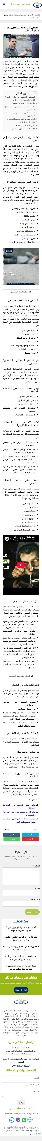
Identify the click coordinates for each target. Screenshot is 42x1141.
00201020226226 (21, 4)
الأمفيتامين (18, 149)
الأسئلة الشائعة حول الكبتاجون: (23, 128)
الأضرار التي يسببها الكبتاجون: (23, 100)
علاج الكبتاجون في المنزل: (25, 125)
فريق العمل (21, 1128)
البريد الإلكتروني (33, 899)
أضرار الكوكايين (17, 292)
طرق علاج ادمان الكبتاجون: (25, 122)
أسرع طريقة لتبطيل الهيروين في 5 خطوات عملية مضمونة (21, 928)
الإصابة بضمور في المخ (25, 235)
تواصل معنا (21, 990)
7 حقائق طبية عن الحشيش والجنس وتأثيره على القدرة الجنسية (21, 948)
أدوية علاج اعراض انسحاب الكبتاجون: (21, 118)
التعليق (36, 866)
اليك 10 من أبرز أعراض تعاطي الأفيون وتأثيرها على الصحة (21, 938)
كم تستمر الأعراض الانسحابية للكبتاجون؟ (19, 108)
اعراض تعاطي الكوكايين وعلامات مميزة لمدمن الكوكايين (19, 820)
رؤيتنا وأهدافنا (33, 1128)
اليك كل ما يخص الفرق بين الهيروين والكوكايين (19, 813)
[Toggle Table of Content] (34, 93)
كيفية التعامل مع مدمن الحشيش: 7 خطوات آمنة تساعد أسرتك (21, 967)
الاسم (36, 888)
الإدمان (30, 14)
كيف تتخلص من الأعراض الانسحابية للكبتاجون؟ (19, 114)
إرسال (21, 1102)
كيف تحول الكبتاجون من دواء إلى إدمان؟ (20, 96)
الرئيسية (37, 14)
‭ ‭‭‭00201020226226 (22, 1066)
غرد (29, 834)
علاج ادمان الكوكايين (16, 676)
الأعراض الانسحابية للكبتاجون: (23, 103)
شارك (11, 834)
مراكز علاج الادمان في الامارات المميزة (19, 806)
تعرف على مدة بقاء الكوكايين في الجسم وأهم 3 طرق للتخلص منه (21, 957)
